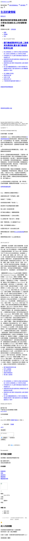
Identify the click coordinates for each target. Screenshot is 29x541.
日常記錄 (13, 29)
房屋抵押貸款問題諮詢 (7, 87)
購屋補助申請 (4, 478)
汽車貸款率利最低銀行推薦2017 (12, 81)
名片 (5, 36)
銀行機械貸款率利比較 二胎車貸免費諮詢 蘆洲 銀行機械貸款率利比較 (16, 45)
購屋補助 (3, 476)
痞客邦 (13, 420)
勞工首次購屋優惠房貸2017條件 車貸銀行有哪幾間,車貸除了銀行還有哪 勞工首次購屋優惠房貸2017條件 (16, 68)
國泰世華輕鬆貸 (8, 372)
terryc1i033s (4, 411)
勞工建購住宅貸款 (9, 73)
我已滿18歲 (3, 538)
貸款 (2, 473)
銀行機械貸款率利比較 (10, 367)
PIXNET (7, 517)
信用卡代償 (7, 77)
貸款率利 (3, 475)
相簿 (5, 32)
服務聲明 (17, 519)
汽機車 (12, 424)
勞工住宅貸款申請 (19, 232)
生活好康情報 (8, 12)
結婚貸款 (3, 471)
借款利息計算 (7, 75)
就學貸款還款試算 (6, 186)
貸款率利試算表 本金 (6, 108)
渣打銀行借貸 (7, 371)
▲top (2, 427)
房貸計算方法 (7, 79)
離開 (9, 538)
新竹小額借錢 (7, 369)
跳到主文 (3, 16)
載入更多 (3, 430)
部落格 (5, 34)
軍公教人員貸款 (8, 374)
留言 (16, 420)
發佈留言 (3, 439)
